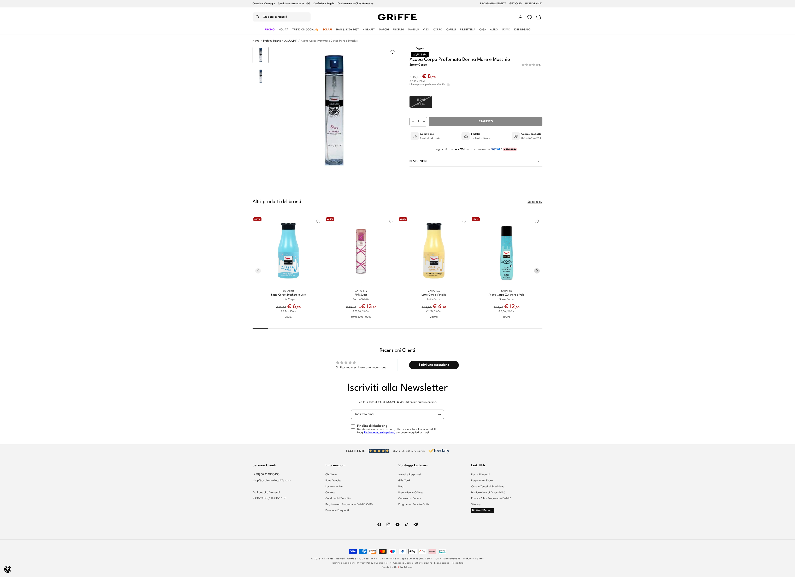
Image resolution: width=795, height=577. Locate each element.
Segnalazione (441, 563)
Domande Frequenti (337, 510)
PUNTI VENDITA (533, 3)
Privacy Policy (365, 563)
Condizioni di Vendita (338, 498)
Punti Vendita (333, 480)
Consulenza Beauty (409, 498)
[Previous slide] (260, 53)
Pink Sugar (361, 294)
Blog (400, 486)
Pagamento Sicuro (482, 480)
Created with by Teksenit (397, 567)
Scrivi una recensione (434, 365)
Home (256, 41)
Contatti (330, 492)
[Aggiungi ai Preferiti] (393, 52)
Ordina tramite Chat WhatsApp (356, 3)
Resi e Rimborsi (480, 475)
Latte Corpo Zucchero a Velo (288, 294)
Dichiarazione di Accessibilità (488, 492)
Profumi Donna (272, 41)
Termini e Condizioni (343, 563)
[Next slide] (260, 167)
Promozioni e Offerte (410, 492)
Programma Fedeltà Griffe (414, 504)
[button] (282, 17)
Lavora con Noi (334, 486)
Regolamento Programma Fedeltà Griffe (349, 504)
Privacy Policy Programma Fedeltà (491, 498)
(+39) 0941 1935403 (266, 474)
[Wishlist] (529, 17)
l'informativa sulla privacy (379, 432)
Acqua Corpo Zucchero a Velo (506, 294)
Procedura (457, 563)
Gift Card (404, 480)
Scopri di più (535, 202)
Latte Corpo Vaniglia (434, 294)
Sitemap (476, 504)
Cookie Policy (383, 563)
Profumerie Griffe (473, 559)
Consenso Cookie (403, 563)
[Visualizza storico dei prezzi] (448, 85)
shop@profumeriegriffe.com (272, 480)
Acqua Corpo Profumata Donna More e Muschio (329, 41)
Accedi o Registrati (409, 475)
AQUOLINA (290, 41)
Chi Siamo (331, 475)
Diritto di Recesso (482, 510)
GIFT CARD (516, 3)
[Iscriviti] (439, 414)
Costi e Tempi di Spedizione (487, 486)
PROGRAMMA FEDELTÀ (493, 3)
